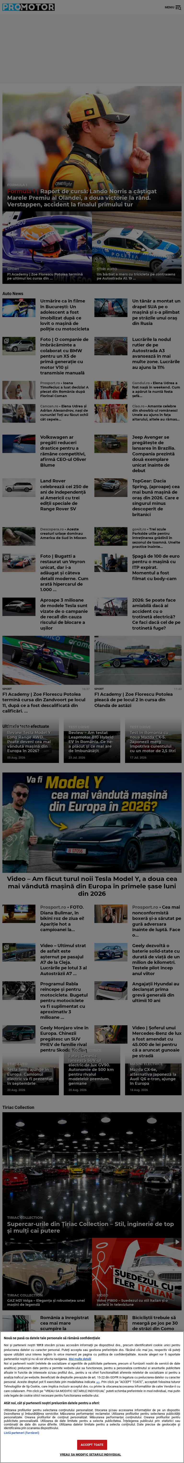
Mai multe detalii (80, 1359)
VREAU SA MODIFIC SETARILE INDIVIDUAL (90, 1454)
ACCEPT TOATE (92, 1445)
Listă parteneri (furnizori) (21, 1433)
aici (98, 1382)
